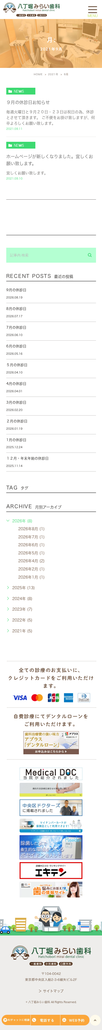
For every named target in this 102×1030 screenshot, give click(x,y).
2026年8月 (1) (31, 529)
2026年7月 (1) (31, 537)
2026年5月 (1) (31, 553)
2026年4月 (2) (31, 561)
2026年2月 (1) (31, 569)
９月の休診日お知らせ (28, 102)
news (19, 91)
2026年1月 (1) (31, 577)
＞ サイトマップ (51, 991)
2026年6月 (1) (31, 545)
